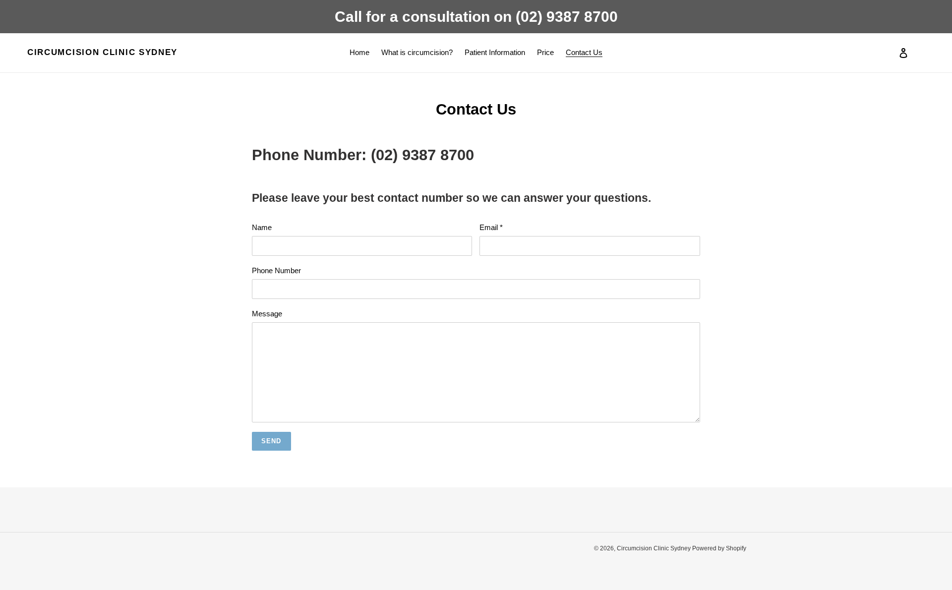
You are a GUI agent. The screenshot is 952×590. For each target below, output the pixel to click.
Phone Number (276, 270)
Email (491, 227)
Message (267, 313)
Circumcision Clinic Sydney (102, 52)
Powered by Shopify (719, 548)
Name (262, 227)
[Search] (890, 52)
